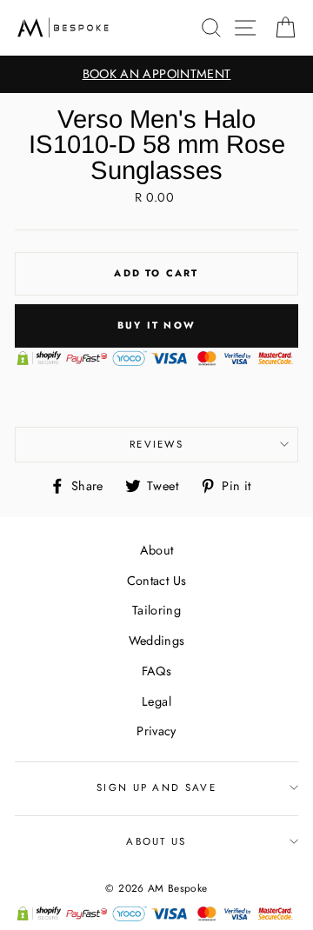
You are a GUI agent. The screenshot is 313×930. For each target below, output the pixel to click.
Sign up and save (156, 787)
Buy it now (156, 325)
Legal (156, 701)
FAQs (156, 671)
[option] (156, 74)
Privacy (156, 731)
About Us (156, 841)
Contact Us (157, 580)
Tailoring (156, 610)
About (157, 550)
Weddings (157, 640)
